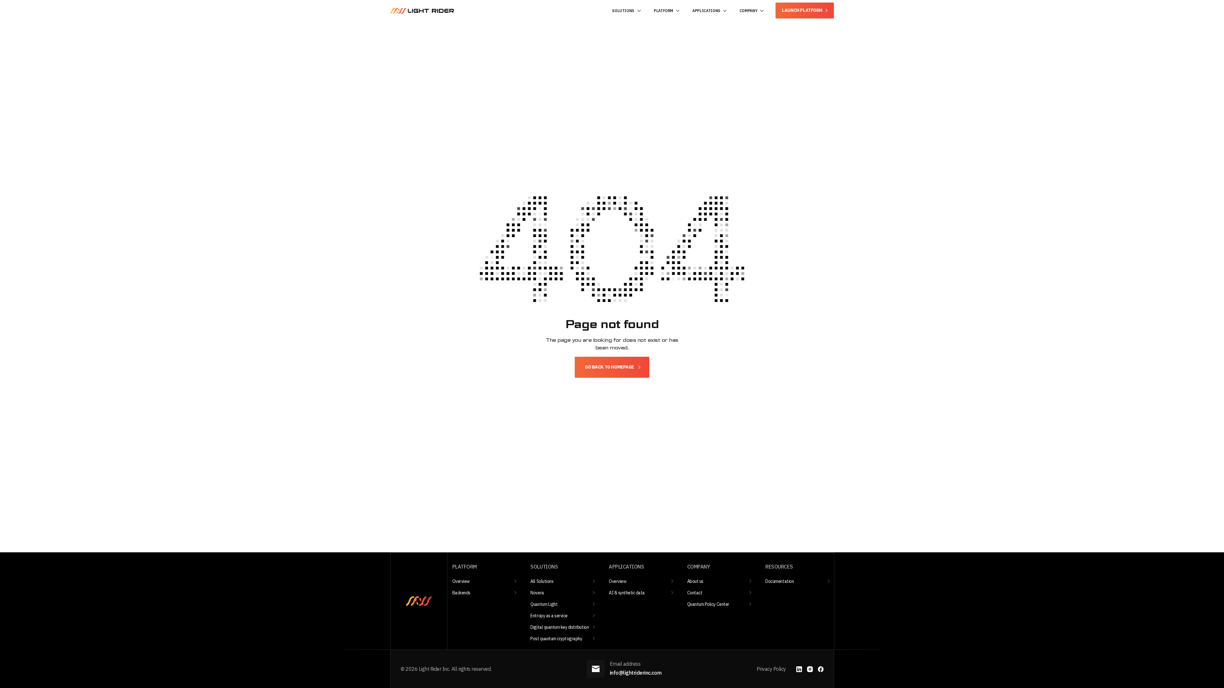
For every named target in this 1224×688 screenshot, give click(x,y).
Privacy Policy (771, 669)
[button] (626, 11)
